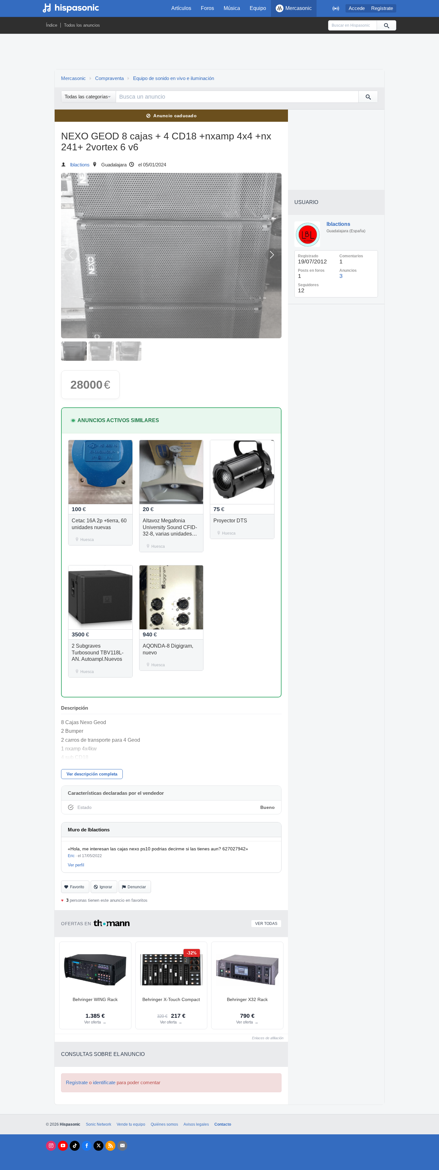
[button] (271, 254)
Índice (51, 25)
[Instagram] (51, 1146)
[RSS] (110, 1146)
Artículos (181, 8)
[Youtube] (63, 1146)
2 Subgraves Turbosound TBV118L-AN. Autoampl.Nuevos (97, 652)
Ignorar (106, 887)
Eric (71, 856)
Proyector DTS (230, 520)
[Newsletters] (122, 1146)
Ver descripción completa (92, 774)
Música (232, 8)
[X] (98, 1146)
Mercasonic (298, 8)
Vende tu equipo (131, 1124)
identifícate (104, 1082)
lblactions (80, 164)
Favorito (77, 887)
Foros (207, 8)
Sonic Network (98, 1124)
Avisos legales (196, 1124)
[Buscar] (386, 25)
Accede (357, 8)
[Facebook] (87, 1146)
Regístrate (382, 8)
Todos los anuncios (82, 25)
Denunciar (137, 887)
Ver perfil (76, 865)
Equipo (258, 8)
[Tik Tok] (75, 1146)
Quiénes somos (164, 1124)
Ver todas (266, 923)
